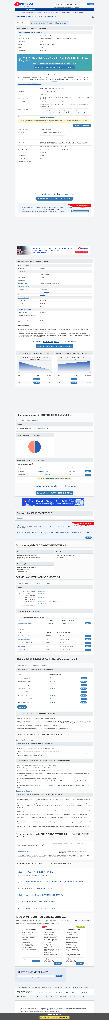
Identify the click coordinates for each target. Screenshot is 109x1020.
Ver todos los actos (36, 611)
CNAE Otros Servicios (85, 992)
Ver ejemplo (25, 959)
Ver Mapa (74, 38)
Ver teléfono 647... (47, 35)
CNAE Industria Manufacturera (32, 992)
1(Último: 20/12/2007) (42, 594)
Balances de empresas (22, 987)
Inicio (22, 12)
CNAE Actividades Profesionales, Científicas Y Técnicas (51, 992)
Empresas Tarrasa (36, 996)
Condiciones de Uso (40, 1005)
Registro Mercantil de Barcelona (48, 150)
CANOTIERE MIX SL (23, 852)
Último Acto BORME (23, 283)
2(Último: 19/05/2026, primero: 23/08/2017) (47, 602)
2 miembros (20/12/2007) (40, 428)
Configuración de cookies (70, 1005)
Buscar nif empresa (33, 987)
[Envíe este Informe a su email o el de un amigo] (93, 16)
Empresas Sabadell (60, 996)
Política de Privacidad (50, 1005)
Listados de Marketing (42, 987)
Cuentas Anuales (83, 987)
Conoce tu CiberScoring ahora (82, 125)
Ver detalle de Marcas (45, 129)
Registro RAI (60, 987)
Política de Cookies (60, 1005)
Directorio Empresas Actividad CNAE (33, 12)
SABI (66, 987)
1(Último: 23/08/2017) (42, 592)
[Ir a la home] (23, 4)
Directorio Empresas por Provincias (51, 12)
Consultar (46, 292)
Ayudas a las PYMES (52, 987)
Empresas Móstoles (69, 996)
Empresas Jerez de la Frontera (48, 996)
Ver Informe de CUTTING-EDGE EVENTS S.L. (54, 1017)
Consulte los (54, 478)
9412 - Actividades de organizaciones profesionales (52, 135)
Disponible (42, 268)
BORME (77, 987)
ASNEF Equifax (71, 987)
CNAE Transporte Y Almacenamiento (72, 992)
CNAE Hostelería (21, 992)
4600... (42, 102)
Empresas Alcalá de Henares (80, 996)
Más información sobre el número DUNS (54, 102)
